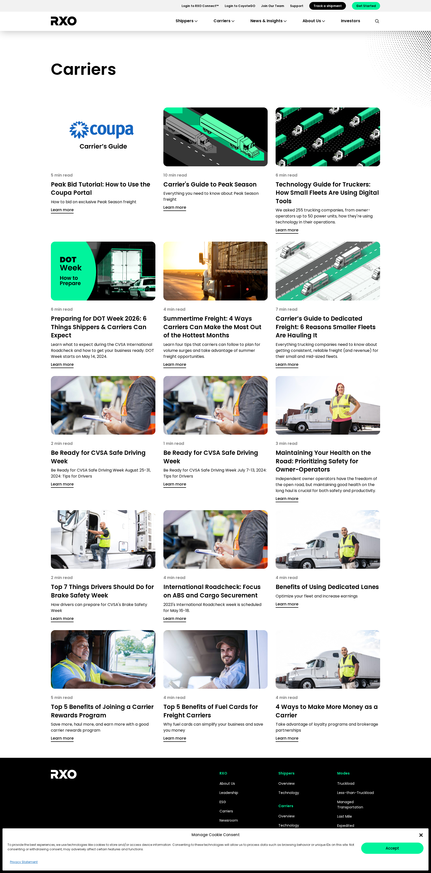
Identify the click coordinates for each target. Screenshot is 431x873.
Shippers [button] (185, 21)
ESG (222, 801)
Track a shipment (328, 6)
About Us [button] (312, 21)
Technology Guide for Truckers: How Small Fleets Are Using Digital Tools (327, 192)
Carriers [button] (222, 21)
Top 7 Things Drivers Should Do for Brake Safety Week (102, 591)
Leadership (228, 792)
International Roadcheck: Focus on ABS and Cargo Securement (212, 591)
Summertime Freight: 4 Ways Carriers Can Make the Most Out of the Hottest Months (212, 326)
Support (296, 6)
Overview (286, 783)
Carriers (226, 811)
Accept (392, 848)
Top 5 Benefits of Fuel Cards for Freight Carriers (210, 711)
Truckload (345, 783)
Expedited (345, 825)
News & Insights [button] (266, 21)
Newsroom (228, 820)
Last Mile (344, 816)
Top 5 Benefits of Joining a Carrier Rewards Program (102, 711)
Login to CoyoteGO (240, 6)
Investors (350, 21)
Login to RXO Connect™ (200, 6)
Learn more (62, 210)
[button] (421, 834)
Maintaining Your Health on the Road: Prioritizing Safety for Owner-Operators (323, 461)
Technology (288, 792)
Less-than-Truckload (355, 792)
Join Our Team (272, 6)
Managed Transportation (350, 804)
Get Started (366, 6)
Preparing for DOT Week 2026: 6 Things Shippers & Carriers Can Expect (99, 326)
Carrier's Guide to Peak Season (210, 184)
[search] (377, 21)
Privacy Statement (24, 862)
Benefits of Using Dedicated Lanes (327, 587)
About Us (227, 783)
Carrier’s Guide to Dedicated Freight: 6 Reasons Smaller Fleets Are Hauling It (326, 326)
